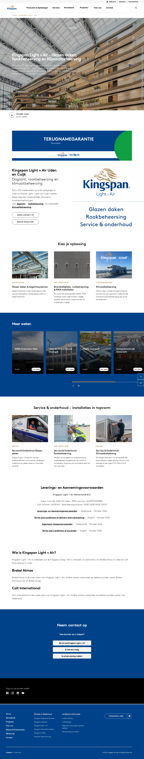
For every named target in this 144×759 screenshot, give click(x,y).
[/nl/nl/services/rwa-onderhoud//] (72, 441)
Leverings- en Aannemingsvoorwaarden (57, 511)
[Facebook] (7, 693)
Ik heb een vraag (72, 649)
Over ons (9, 726)
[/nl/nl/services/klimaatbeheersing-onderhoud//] (114, 441)
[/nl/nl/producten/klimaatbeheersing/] (114, 276)
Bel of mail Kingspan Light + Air (72, 643)
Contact (9, 737)
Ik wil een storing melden (72, 656)
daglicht (21, 203)
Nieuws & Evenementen (15, 730)
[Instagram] (12, 693)
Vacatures (122, 1)
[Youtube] (22, 693)
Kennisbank (69, 7)
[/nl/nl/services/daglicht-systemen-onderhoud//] (30, 441)
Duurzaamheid (133, 1)
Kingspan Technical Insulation (44, 729)
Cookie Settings (67, 718)
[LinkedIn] (17, 693)
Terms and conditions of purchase (59, 530)
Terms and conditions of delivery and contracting (59, 517)
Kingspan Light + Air (40, 726)
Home (8, 714)
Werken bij (10, 734)
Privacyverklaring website (70, 732)
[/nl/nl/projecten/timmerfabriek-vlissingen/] (61, 352)
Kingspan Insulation (40, 722)
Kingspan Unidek (40, 733)
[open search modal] (136, 8)
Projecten (84, 7)
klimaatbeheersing (21, 207)
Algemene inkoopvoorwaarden (57, 524)
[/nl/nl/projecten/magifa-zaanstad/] (95, 352)
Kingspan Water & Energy (42, 737)
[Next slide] (78, 386)
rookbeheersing (36, 203)
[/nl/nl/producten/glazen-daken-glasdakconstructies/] (30, 274)
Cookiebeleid (66, 722)
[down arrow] (11, 115)
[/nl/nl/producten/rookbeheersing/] (72, 277)
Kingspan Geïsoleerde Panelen (44, 718)
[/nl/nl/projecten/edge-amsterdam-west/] (28, 352)
